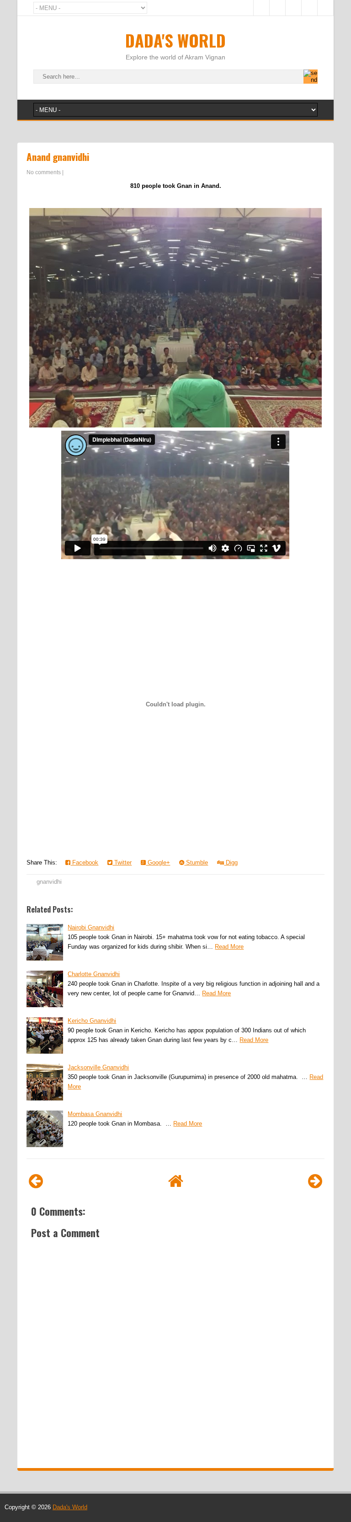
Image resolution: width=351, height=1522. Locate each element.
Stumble (196, 862)
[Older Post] (315, 1181)
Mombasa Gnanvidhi (95, 1114)
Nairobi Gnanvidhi (91, 927)
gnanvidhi (49, 881)
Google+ (158, 862)
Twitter (122, 862)
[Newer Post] (36, 1181)
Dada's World (175, 40)
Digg (231, 862)
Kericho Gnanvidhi (92, 1020)
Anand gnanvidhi (58, 157)
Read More (229, 946)
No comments (44, 172)
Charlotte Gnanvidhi (94, 974)
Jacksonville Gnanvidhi (98, 1067)
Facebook (84, 862)
